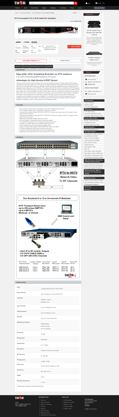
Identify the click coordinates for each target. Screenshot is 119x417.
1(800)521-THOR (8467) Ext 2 (94, 91)
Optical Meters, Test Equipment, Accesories (95, 155)
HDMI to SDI (67, 408)
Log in (88, 3)
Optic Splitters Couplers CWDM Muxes (94, 153)
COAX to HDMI (68, 406)
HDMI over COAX (69, 402)
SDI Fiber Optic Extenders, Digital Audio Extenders (96, 134)
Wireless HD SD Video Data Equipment (94, 166)
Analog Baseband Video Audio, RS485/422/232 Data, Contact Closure (101, 157)
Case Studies (63, 8)
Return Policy (45, 410)
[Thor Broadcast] (20, 3)
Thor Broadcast (93, 409)
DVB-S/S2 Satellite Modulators (92, 129)
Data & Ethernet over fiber (91, 142)
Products (18, 8)
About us (43, 400)
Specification (42, 66)
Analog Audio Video (89, 144)
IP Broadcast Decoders (90, 122)
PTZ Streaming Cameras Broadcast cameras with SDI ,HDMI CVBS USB (102, 175)
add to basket (76, 46)
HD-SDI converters (89, 105)
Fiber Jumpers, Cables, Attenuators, (93, 151)
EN (103, 3)
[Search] (75, 3)
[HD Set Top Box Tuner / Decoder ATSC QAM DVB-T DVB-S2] (94, 24)
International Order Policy (48, 415)
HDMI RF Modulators (89, 102)
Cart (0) (99, 3)
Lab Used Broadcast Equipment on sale (94, 182)
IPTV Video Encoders (90, 111)
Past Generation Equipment (91, 184)
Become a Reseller (99, 8)
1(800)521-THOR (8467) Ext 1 (94, 82)
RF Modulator (68, 400)
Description (18, 66)
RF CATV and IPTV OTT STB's (92, 124)
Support (44, 8)
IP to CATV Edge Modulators (91, 107)
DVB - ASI (87, 149)
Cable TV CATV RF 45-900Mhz (92, 138)
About (25, 8)
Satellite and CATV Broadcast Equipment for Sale (96, 180)
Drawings (33, 66)
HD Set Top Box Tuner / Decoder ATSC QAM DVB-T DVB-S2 (94, 33)
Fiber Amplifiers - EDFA (90, 146)
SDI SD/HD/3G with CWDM (91, 136)
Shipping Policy (45, 413)
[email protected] (23, 402)
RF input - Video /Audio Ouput (92, 120)
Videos (72, 8)
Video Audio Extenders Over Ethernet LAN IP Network (97, 168)
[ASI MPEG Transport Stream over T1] (94, 53)
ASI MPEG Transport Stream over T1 (94, 59)
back (75, 12)
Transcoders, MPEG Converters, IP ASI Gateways (96, 116)
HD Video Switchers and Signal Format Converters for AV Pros (99, 163)
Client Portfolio (34, 8)
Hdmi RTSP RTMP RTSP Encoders (93, 113)
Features (26, 66)
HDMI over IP (68, 404)
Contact (80, 8)
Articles (43, 408)
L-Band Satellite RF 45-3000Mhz (92, 140)
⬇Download (53, 8)
